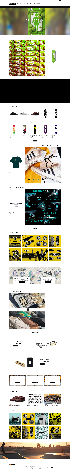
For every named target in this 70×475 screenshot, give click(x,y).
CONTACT (38, 3)
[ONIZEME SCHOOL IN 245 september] (35, 399)
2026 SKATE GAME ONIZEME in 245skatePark (51, 405)
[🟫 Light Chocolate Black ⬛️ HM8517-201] (17, 399)
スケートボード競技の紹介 (24, 466)
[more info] (22, 275)
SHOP (24, 3)
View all (35, 140)
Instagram (40, 468)
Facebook (40, 469)
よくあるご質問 (31, 468)
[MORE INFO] (17, 380)
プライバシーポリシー (32, 467)
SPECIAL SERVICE (29, 3)
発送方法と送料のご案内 (32, 466)
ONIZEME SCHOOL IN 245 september (32, 405)
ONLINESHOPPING (19, 3)
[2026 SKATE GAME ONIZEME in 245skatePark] (52, 399)
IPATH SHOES (35, 332)
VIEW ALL (35, 228)
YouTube (40, 467)
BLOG (34, 3)
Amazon (39, 466)
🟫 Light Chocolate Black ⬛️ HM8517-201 (15, 405)
